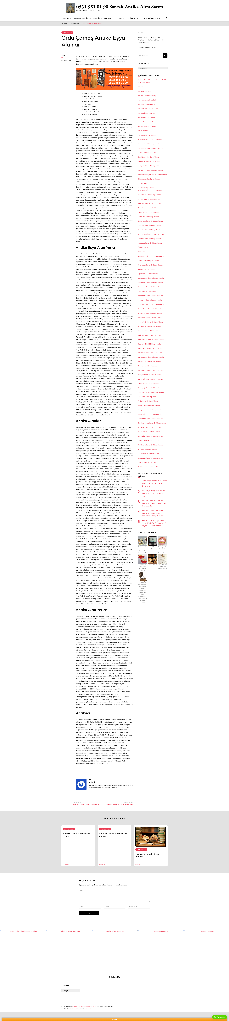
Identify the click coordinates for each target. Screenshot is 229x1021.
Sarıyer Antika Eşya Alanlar (148, 261)
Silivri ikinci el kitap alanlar (148, 454)
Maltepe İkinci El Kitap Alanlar (149, 427)
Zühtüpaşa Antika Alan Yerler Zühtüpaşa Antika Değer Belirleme (154, 483)
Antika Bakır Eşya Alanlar (148, 109)
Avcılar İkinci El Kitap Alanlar (149, 199)
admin (63, 55)
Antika (119, 18)
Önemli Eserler (143, 247)
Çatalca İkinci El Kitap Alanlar (149, 212)
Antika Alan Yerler (145, 91)
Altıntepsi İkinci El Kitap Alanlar (150, 318)
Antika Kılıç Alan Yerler (146, 117)
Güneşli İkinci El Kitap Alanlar (149, 405)
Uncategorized (67, 32)
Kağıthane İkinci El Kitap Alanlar (150, 419)
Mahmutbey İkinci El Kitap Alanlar (151, 234)
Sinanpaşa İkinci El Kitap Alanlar (150, 265)
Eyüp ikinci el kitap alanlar (148, 397)
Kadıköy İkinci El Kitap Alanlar (149, 414)
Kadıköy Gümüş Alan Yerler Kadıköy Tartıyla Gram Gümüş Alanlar (154, 493)
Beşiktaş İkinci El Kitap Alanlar (149, 361)
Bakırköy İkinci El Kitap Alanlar (149, 344)
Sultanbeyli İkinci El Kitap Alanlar (150, 282)
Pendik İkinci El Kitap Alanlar (149, 432)
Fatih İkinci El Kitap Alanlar (148, 401)
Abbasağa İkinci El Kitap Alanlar (150, 313)
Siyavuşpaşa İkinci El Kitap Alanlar (151, 278)
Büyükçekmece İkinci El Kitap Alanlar (152, 379)
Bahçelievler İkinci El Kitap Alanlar (151, 208)
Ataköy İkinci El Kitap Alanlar (149, 144)
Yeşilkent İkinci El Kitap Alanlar (150, 467)
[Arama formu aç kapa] (167, 18)
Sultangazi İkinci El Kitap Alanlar (150, 458)
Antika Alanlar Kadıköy (146, 104)
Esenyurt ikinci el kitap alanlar (149, 166)
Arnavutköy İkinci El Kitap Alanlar (151, 139)
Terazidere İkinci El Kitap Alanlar (150, 287)
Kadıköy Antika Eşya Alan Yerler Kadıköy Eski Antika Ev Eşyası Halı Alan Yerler (154, 523)
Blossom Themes (75, 1008)
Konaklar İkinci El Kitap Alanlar (149, 225)
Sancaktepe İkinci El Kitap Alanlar (151, 256)
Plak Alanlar (142, 252)
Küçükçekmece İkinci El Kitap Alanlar (152, 423)
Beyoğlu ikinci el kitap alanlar (149, 375)
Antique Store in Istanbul (147, 135)
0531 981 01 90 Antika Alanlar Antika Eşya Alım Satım (93, 18)
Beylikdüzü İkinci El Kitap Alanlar (150, 370)
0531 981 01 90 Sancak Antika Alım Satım (119, 6)
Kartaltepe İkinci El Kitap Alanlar (150, 221)
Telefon (140, 47)
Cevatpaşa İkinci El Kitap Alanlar (150, 388)
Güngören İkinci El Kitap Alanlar (150, 410)
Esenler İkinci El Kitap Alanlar (149, 161)
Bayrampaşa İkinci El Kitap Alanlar (151, 357)
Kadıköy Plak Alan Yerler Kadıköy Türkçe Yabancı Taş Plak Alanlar (154, 503)
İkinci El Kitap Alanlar (151, 18)
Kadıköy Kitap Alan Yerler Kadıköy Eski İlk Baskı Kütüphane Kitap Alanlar (152, 513)
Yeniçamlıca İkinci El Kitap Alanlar (151, 304)
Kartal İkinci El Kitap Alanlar (148, 217)
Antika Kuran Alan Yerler (147, 122)
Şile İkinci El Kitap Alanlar (147, 449)
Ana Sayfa (67, 18)
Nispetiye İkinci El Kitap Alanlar (150, 243)
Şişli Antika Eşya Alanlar (147, 269)
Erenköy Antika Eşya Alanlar (149, 157)
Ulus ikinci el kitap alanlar (148, 291)
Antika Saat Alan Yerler (147, 126)
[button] (219, 1017)
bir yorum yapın (66, 60)
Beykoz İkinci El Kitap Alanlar (149, 366)
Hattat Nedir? (143, 183)
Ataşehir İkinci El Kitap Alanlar (149, 195)
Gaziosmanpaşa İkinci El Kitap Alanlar (152, 175)
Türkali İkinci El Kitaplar (147, 462)
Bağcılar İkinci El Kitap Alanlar (149, 203)
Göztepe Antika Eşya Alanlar (149, 179)
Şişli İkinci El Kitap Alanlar (148, 274)
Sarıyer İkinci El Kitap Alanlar (149, 440)
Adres (140, 37)
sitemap (124, 59)
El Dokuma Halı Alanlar (147, 153)
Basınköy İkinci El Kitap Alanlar (150, 353)
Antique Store (133, 18)
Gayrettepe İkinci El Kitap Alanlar (150, 170)
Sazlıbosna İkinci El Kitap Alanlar (150, 445)
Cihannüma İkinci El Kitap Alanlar (151, 148)
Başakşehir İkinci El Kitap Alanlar (150, 348)
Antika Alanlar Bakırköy (147, 96)
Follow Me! (115, 977)
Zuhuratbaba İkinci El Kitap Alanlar (151, 309)
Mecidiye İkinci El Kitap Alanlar (149, 239)
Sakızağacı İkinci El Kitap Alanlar (150, 436)
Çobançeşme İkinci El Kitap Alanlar (151, 392)
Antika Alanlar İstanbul (147, 100)
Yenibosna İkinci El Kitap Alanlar (150, 300)
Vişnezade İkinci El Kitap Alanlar (150, 296)
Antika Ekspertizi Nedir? (147, 113)
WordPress (88, 1008)
